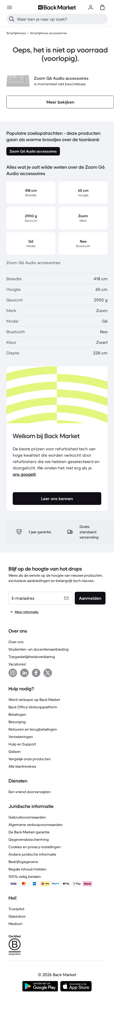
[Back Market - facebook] (36, 673)
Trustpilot (16, 908)
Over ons (16, 641)
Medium (15, 923)
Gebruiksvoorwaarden (27, 817)
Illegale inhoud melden (27, 869)
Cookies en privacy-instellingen (34, 846)
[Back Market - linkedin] (24, 673)
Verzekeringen (20, 736)
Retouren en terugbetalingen (32, 729)
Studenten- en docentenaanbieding (38, 649)
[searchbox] (61, 19)
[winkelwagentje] (102, 7)
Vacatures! (17, 664)
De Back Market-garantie (29, 832)
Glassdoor (17, 916)
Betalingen (17, 714)
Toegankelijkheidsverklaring (31, 656)
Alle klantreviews (22, 766)
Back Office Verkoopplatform (32, 707)
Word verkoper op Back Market (34, 699)
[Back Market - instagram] (12, 673)
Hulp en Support (22, 744)
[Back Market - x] (47, 673)
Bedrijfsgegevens (23, 861)
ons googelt (24, 474)
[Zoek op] (11, 19)
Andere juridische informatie (32, 854)
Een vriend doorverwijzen (29, 791)
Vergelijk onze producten (29, 759)
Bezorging (17, 721)
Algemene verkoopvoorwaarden (35, 824)
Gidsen (14, 751)
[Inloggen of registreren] (90, 7)
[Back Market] (57, 7)
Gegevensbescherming (28, 839)
